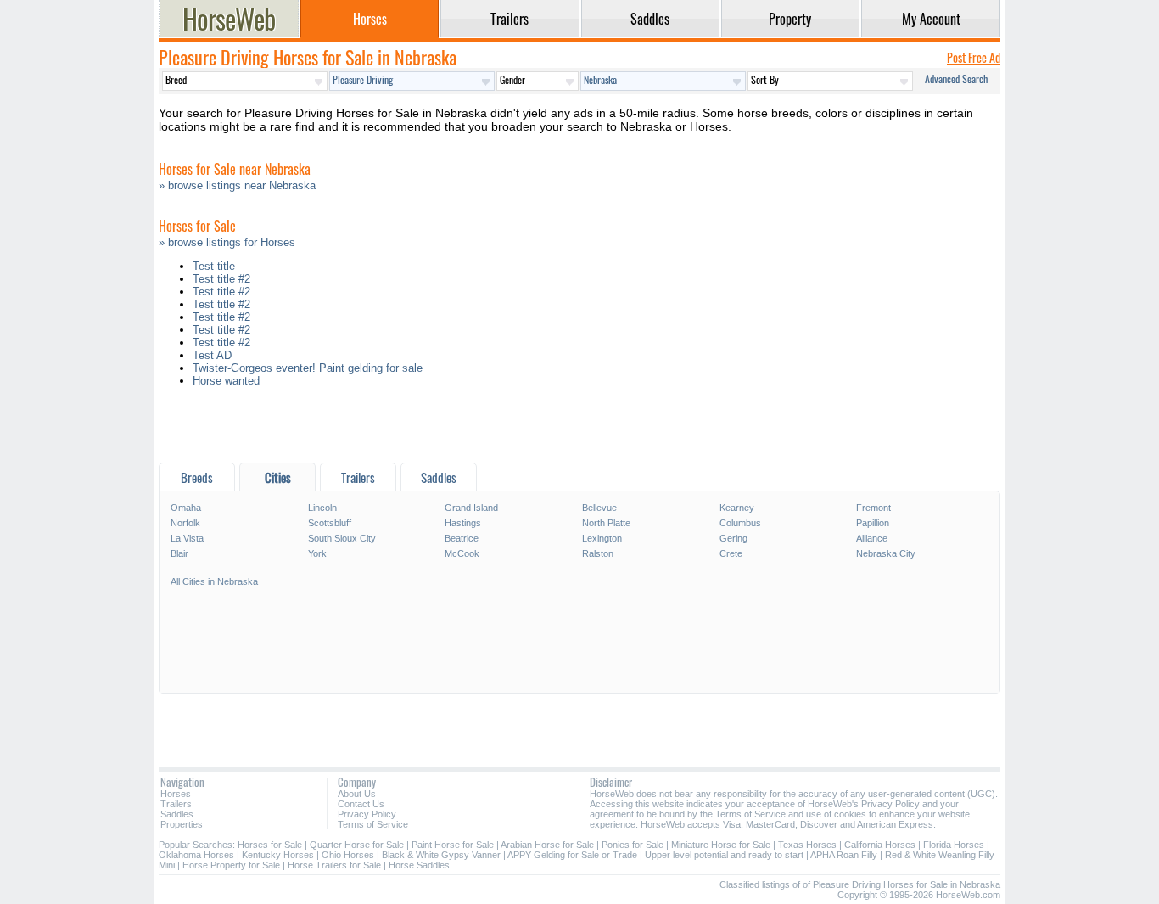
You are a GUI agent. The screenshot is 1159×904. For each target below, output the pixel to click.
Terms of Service (373, 824)
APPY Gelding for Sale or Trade (572, 855)
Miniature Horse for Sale (720, 844)
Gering (733, 538)
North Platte (606, 523)
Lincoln (322, 508)
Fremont (873, 508)
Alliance (871, 538)
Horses (175, 794)
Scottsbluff (329, 523)
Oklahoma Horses (196, 855)
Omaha (186, 508)
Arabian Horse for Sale (547, 844)
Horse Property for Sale (231, 865)
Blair (179, 553)
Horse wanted (226, 380)
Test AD (212, 355)
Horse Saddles (419, 865)
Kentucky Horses (278, 855)
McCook (462, 553)
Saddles (176, 814)
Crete (730, 553)
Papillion (872, 523)
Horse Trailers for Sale (334, 865)
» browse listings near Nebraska (237, 185)
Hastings (463, 523)
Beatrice (462, 538)
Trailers (176, 804)
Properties (181, 824)
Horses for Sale (270, 844)
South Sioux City (342, 538)
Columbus (740, 523)
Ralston (597, 553)
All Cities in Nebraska (214, 581)
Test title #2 (221, 278)
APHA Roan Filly (843, 855)
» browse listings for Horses (227, 242)
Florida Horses (953, 844)
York (317, 553)
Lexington (602, 538)
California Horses (879, 844)
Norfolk (185, 523)
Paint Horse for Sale (453, 844)
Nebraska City (885, 553)
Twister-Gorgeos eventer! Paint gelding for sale (308, 368)
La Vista (187, 538)
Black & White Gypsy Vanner (441, 855)
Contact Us (361, 804)
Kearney (736, 508)
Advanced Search (956, 78)
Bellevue (599, 508)
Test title (214, 266)
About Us (357, 794)
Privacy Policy (367, 814)
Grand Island (471, 508)
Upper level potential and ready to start (724, 855)
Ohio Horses (348, 855)
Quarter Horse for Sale (357, 844)
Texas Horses (807, 844)
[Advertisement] (579, 429)
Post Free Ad (973, 57)
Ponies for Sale (632, 844)
